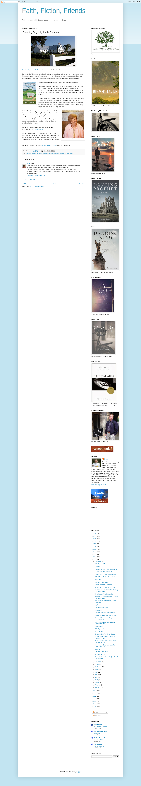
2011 (95, 701)
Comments (97, 715)
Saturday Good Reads (101, 564)
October (97, 664)
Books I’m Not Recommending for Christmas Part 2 (105, 622)
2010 (95, 704)
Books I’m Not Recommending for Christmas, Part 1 (105, 645)
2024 (95, 539)
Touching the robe (100, 654)
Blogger (78, 772)
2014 (95, 693)
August (97, 669)
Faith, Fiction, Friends (53, 10)
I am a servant (99, 631)
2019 (95, 552)
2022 (95, 544)
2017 (95, 557)
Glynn (106, 459)
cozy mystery (37, 153)
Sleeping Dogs (26, 70)
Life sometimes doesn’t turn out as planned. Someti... (105, 637)
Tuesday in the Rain (99, 746)
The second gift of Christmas (103, 585)
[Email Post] (42, 151)
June (96, 674)
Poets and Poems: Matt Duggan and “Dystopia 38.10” (105, 618)
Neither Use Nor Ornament (102, 738)
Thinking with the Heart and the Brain (106, 615)
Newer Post (26, 183)
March (97, 682)
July (96, 672)
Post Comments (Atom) (37, 186)
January (97, 687)
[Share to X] (50, 151)
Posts (96, 712)
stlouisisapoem (98, 744)
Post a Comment (30, 179)
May (96, 677)
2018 (95, 554)
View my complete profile (98, 485)
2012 (95, 698)
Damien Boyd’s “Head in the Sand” (105, 587)
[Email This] (46, 151)
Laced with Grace (39, 129)
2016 (95, 559)
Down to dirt (98, 579)
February (98, 685)
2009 (95, 706)
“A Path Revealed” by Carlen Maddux (106, 577)
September (98, 667)
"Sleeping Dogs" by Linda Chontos (105, 634)
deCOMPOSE (98, 725)
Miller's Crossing (54, 153)
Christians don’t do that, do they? (104, 594)
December (98, 562)
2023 (95, 541)
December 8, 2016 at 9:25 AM (36, 175)
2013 (95, 696)
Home (54, 183)
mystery (62, 153)
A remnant (98, 649)
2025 (95, 536)
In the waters (98, 610)
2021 (95, 546)
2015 (95, 691)
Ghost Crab (97, 733)
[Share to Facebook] (52, 151)
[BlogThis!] (48, 151)
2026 (95, 533)
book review (30, 153)
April (96, 680)
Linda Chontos (37, 70)
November (98, 662)
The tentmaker (99, 626)
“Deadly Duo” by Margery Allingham (105, 574)
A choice (97, 566)
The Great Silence (98, 739)
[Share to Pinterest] (54, 151)
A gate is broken (99, 605)
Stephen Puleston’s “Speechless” (105, 613)
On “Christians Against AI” (101, 726)
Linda (28, 163)
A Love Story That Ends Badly (103, 572)
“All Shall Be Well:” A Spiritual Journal (106, 569)
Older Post (81, 183)
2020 (95, 549)
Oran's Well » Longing (100, 731)
